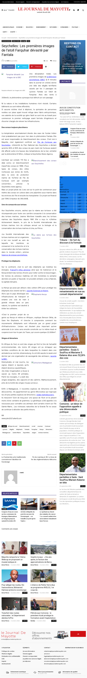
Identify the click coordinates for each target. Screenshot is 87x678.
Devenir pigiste (27, 654)
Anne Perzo (5, 565)
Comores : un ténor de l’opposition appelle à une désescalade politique (71, 407)
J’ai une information (29, 651)
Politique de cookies (8, 651)
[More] (46, 66)
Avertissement (6, 664)
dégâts (12, 429)
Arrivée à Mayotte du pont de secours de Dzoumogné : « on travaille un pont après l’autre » (28, 516)
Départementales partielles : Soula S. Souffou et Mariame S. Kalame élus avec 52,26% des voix (72, 352)
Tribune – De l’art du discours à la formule (70, 241)
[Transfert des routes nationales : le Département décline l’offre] (14, 603)
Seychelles (26, 432)
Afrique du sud (12, 426)
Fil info (4, 509)
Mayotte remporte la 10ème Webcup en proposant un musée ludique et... (13, 559)
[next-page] (64, 163)
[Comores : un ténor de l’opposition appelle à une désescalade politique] (72, 392)
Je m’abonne (26, 661)
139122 (25, 565)
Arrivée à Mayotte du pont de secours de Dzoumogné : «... (76, 143)
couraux (40, 426)
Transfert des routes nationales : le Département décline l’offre (13, 615)
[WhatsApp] (19, 443)
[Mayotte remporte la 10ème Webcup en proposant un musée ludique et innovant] (14, 547)
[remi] (3, 61)
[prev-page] (61, 163)
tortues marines (43, 432)
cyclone (4, 429)
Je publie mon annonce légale (32, 659)
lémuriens (49, 429)
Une (28, 41)
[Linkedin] (73, 10)
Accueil (4, 38)
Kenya (42, 429)
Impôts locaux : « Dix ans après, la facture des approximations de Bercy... (42, 559)
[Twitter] (78, 10)
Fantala (27, 429)
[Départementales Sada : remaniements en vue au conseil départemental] (72, 277)
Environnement (12, 38)
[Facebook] (69, 10)
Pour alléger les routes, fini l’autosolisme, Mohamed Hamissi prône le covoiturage (14, 587)
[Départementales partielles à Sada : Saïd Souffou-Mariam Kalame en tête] (72, 462)
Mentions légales (7, 654)
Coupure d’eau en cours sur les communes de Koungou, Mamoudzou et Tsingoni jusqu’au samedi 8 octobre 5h (10, 516)
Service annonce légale (67, 113)
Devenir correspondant (30, 656)
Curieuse (47, 426)
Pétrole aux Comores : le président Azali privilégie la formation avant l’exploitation (43, 615)
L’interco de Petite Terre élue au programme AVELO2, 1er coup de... (43, 587)
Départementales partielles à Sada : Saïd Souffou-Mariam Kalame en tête (72, 478)
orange (23, 41)
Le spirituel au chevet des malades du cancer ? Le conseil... (77, 154)
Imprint (4, 661)
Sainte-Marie (17, 432)
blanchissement (24, 426)
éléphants (19, 429)
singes (34, 432)
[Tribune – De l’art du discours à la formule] (72, 228)
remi (7, 61)
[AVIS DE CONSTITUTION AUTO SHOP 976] (72, 95)
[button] (83, 10)
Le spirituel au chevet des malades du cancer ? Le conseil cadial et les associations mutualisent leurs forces (48, 516)
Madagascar (6, 432)
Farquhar (34, 429)
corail (33, 426)
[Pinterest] (14, 443)
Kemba (33, 621)
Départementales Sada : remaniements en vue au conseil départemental (72, 291)
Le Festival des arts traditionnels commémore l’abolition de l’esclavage (14, 459)
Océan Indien (16, 41)
